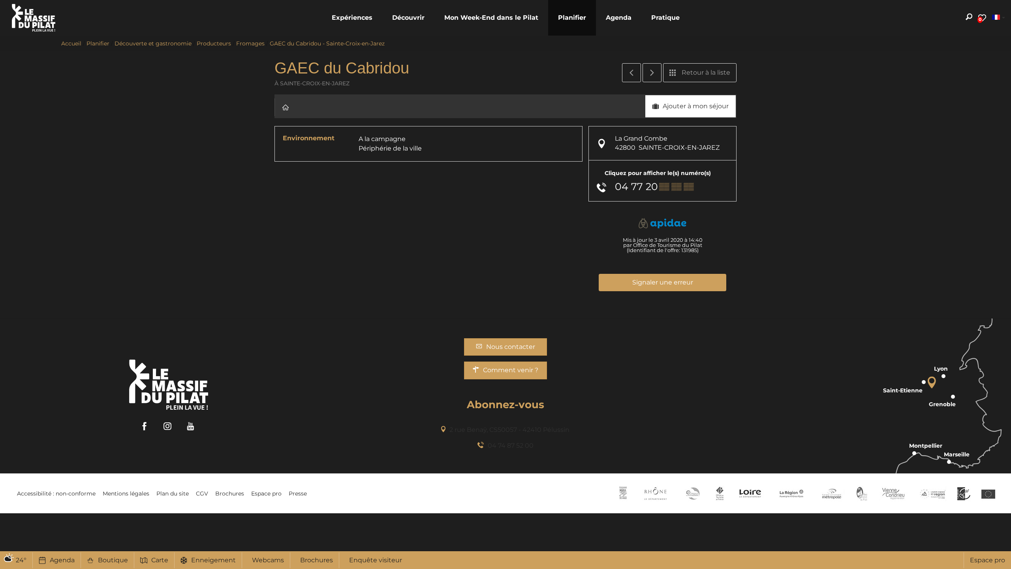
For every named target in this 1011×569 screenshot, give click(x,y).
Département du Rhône (655, 493)
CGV (202, 493)
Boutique (113, 560)
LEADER (963, 493)
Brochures (316, 560)
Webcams (268, 560)
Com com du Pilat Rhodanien (692, 493)
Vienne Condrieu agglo (893, 493)
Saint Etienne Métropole (831, 493)
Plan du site (172, 493)
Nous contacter (510, 346)
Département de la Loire (750, 493)
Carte (159, 560)
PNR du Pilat (862, 493)
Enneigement (213, 560)
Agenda (62, 560)
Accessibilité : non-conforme (56, 493)
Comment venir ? (510, 370)
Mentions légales (126, 493)
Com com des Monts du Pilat (623, 493)
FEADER (932, 493)
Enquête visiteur (375, 560)
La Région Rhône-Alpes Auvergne (791, 493)
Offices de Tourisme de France (720, 493)
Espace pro (987, 560)
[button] (352, 18)
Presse (298, 493)
